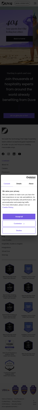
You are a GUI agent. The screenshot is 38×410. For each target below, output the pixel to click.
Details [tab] (19, 184)
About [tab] (31, 184)
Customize (18, 223)
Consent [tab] (7, 184)
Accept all (19, 216)
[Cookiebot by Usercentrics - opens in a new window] (27, 177)
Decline (19, 230)
